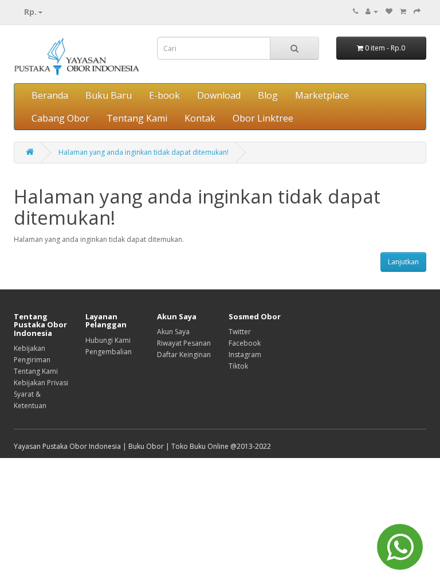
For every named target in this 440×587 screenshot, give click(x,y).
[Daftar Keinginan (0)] (389, 11)
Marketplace (322, 95)
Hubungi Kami (108, 340)
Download (219, 95)
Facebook (245, 343)
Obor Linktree (263, 118)
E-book (164, 95)
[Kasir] (417, 11)
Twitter (240, 331)
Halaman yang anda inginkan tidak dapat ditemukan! (143, 152)
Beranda (50, 95)
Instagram (245, 354)
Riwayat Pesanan (184, 343)
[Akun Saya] (372, 11)
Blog (268, 95)
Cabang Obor (60, 118)
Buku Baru (108, 95)
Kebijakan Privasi (41, 383)
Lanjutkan (403, 262)
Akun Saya (173, 331)
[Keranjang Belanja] (403, 11)
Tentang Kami (137, 118)
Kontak (199, 118)
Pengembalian (108, 352)
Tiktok (238, 366)
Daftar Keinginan (184, 354)
